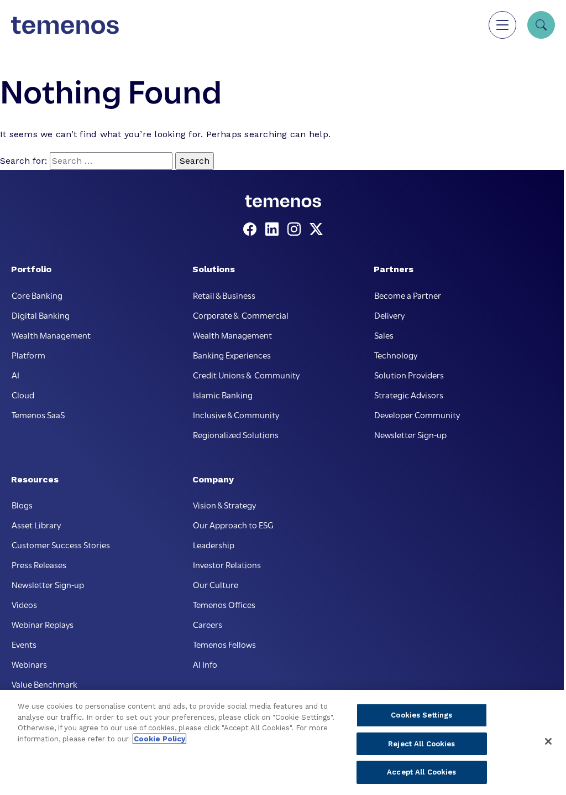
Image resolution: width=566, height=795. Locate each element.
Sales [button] (384, 335)
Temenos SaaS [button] (38, 414)
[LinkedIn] (274, 229)
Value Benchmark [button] (44, 684)
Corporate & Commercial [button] (241, 315)
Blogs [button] (22, 504)
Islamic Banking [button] (223, 394)
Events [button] (24, 644)
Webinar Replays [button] (43, 624)
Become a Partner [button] (407, 295)
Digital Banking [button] (41, 315)
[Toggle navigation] (502, 25)
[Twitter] (316, 229)
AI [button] (15, 374)
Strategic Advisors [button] (408, 394)
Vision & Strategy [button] (224, 504)
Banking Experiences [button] (232, 355)
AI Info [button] (205, 664)
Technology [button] (395, 355)
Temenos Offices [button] (224, 604)
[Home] (65, 25)
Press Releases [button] (39, 564)
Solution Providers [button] (409, 374)
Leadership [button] (213, 544)
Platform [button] (28, 355)
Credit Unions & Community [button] (246, 374)
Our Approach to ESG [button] (233, 524)
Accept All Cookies (421, 772)
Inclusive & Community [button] (236, 414)
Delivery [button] (389, 315)
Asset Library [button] (36, 524)
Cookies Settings (421, 715)
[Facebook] (252, 229)
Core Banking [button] (37, 295)
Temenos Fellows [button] (224, 644)
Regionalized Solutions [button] (236, 434)
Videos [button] (24, 604)
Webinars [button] (29, 664)
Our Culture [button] (215, 584)
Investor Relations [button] (227, 564)
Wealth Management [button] (51, 335)
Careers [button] (207, 624)
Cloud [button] (23, 394)
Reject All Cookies (421, 744)
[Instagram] (296, 229)
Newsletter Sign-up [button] (410, 434)
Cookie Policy (159, 739)
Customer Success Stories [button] (61, 544)
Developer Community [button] (417, 414)
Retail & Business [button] (224, 295)
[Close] (548, 741)
